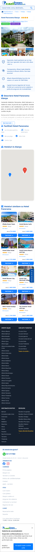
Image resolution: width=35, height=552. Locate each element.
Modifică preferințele (6, 546)
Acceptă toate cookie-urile (23, 546)
